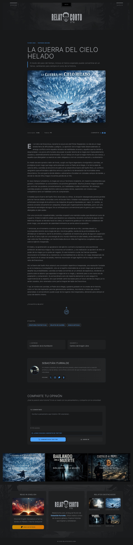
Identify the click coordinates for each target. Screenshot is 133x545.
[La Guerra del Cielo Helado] (113, 503)
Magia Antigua (74, 325)
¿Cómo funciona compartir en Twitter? (48, 433)
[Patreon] (59, 377)
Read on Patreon (29, 527)
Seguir (120, 5)
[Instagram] (55, 377)
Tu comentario (36, 409)
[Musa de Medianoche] (96, 503)
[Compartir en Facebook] (102, 133)
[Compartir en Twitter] (100, 133)
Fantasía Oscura (44, 43)
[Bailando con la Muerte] (96, 519)
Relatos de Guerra (57, 325)
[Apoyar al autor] (63, 377)
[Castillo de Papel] (113, 519)
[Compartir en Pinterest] (105, 133)
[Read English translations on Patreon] (28, 506)
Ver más (24, 467)
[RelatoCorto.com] (66, 504)
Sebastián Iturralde (58, 515)
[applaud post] (66, 312)
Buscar (13, 5)
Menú (66, 4)
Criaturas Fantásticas (38, 325)
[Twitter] (50, 377)
